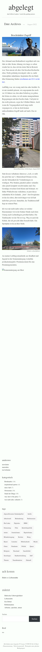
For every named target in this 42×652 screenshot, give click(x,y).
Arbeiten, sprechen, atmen (13, 607)
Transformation (17, 560)
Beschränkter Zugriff (21, 35)
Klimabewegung (9, 537)
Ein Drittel (8, 601)
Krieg (29, 537)
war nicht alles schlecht (12, 500)
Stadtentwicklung (20, 556)
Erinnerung (7, 528)
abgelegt (21, 7)
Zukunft (28, 560)
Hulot (4, 577)
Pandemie (14, 546)
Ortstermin (8, 490)
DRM (25, 523)
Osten (5, 546)
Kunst (6, 542)
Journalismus (16, 532)
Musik (35, 542)
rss (3, 632)
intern (6, 532)
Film (16, 528)
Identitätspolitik (27, 528)
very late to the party (11, 496)
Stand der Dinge (9, 493)
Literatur (14, 542)
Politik (24, 546)
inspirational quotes (11, 484)
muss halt (7, 487)
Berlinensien (31, 518)
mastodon (5, 467)
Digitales (17, 523)
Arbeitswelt (7, 518)
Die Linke (7, 523)
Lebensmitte (13, 577)
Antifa (30, 514)
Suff (31, 556)
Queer (32, 546)
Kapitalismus (28, 532)
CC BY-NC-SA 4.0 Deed (31, 644)
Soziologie (7, 556)
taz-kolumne (6, 470)
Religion (6, 551)
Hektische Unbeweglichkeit (13, 595)
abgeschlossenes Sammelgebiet (14, 514)
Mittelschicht (25, 542)
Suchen (4, 614)
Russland (16, 551)
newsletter (5, 464)
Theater (6, 560)
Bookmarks (8, 481)
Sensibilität (26, 551)
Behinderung (19, 518)
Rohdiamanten (9, 605)
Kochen (20, 537)
